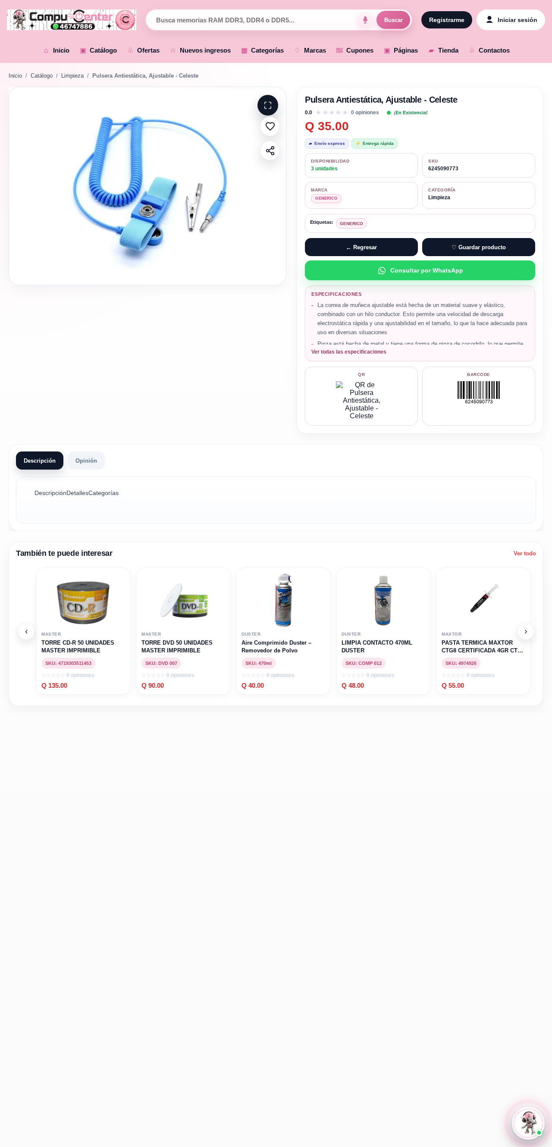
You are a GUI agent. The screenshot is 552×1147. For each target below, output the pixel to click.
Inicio (15, 75)
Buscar (393, 20)
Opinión (86, 461)
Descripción (40, 461)
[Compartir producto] (270, 150)
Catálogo (42, 75)
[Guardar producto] (270, 126)
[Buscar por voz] (365, 20)
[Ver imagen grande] (147, 186)
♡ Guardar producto (479, 247)
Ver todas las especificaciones (348, 352)
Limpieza (72, 75)
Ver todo (525, 553)
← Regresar (361, 247)
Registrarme (446, 19)
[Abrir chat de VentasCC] (528, 1123)
